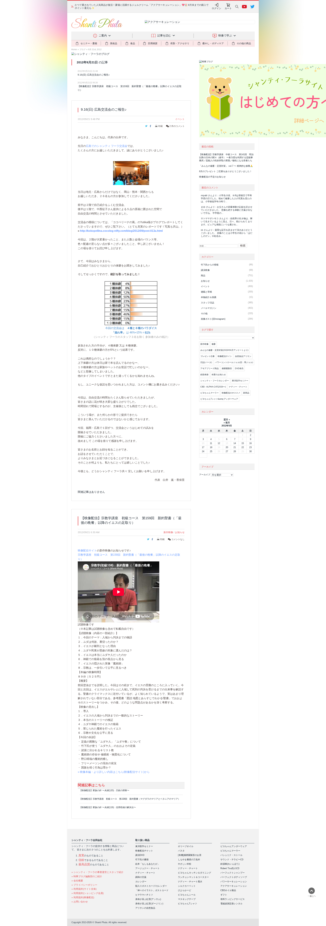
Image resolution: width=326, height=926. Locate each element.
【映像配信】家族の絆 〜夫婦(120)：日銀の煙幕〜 (104, 790)
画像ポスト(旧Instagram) (213, 319)
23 (250, 447)
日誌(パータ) (206, 362)
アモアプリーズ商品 (209, 368)
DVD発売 (239, 368)
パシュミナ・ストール (231, 855)
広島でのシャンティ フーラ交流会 (106, 146)
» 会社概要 (77, 880)
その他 (204, 313)
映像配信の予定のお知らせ (212, 177)
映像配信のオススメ (231, 393)
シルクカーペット (187, 886)
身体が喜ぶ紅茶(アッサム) (148, 899)
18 (211, 447)
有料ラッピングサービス (232, 899)
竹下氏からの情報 (210, 264)
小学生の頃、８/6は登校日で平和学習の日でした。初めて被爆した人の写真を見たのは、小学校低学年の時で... (226, 198)
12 (219, 443)
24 (203, 451)
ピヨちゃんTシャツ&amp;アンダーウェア (219, 399)
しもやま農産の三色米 (189, 859)
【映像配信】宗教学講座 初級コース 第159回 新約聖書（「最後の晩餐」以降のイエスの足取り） (130, 88)
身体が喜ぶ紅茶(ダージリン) (149, 903)
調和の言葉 (140, 877)
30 (250, 451)
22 (242, 447)
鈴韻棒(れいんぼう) (229, 864)
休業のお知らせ (219, 374)
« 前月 (227, 422)
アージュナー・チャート (147, 868)
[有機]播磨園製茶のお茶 (189, 855)
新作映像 (168, 532)
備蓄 (214, 344)
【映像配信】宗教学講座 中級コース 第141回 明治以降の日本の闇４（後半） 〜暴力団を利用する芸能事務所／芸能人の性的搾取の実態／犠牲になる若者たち (226, 157)
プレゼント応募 (207, 356)
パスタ (181, 850)
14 (234, 443)
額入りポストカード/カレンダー (151, 886)
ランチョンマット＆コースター (193, 877)
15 (242, 443)
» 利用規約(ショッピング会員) (87, 893)
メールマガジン (208, 308)
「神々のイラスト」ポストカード (151, 890)
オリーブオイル (185, 846)
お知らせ (180, 532)
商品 (203, 275)
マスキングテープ (187, 899)
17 (203, 447)
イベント (180, 119)
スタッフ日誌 (207, 302)
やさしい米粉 (184, 864)
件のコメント (177, 126)
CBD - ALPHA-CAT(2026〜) (213, 387)
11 (211, 443)
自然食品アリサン (243, 356)
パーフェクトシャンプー (232, 872)
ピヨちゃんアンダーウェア (233, 846)
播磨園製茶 (227, 368)
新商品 (246, 393)
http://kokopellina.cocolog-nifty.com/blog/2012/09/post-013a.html (121, 230)
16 (250, 443)
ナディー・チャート (238, 387)
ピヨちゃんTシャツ (187, 903)
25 (211, 451)
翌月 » (227, 419)
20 (227, 447)
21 (234, 447)
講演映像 (205, 270)
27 (227, 451)
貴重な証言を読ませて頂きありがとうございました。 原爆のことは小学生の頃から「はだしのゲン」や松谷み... (226, 233)
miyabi (204, 195)
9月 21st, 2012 (95, 49)
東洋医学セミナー (240, 380)
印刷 (160, 126)
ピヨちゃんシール (187, 894)
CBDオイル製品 (228, 890)
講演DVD (139, 855)
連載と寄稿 (206, 292)
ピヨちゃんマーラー (209, 393)
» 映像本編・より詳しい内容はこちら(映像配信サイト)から (114, 771)
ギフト (223, 894)
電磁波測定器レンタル (231, 903)
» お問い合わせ (79, 901)
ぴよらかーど (184, 890)
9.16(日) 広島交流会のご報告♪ (94, 74)
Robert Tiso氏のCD (229, 868)
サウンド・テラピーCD (231, 859)
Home (74, 49)
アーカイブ (204, 474)
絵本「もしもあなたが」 (147, 864)
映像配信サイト (87, 550)
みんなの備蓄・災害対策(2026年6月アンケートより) (224, 350)
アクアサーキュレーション (233, 886)
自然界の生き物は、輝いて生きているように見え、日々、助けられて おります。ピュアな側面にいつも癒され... (226, 221)
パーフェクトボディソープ (233, 877)
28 (234, 451)
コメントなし (178, 539)
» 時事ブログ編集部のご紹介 (86, 876)
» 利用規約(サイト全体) (84, 889)
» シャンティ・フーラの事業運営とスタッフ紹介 (97, 872)
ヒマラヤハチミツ (144, 894)
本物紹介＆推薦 (208, 297)
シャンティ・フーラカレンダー (214, 380)
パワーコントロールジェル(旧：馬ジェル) (234, 362)
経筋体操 (204, 374)
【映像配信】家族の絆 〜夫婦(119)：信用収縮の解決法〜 (107, 807)
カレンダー (140, 881)
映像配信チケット (144, 850)
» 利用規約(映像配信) (82, 897)
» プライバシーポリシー (84, 884)
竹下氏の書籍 (142, 859)
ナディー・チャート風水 (190, 881)
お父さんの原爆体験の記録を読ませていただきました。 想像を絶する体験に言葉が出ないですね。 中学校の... (226, 210)
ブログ (82, 49)
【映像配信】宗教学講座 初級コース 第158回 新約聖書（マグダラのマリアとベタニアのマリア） (129, 799)
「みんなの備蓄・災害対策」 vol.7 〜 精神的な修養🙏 (226, 166)
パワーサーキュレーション (233, 881)
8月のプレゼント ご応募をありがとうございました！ (225, 171)
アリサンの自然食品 (145, 908)
